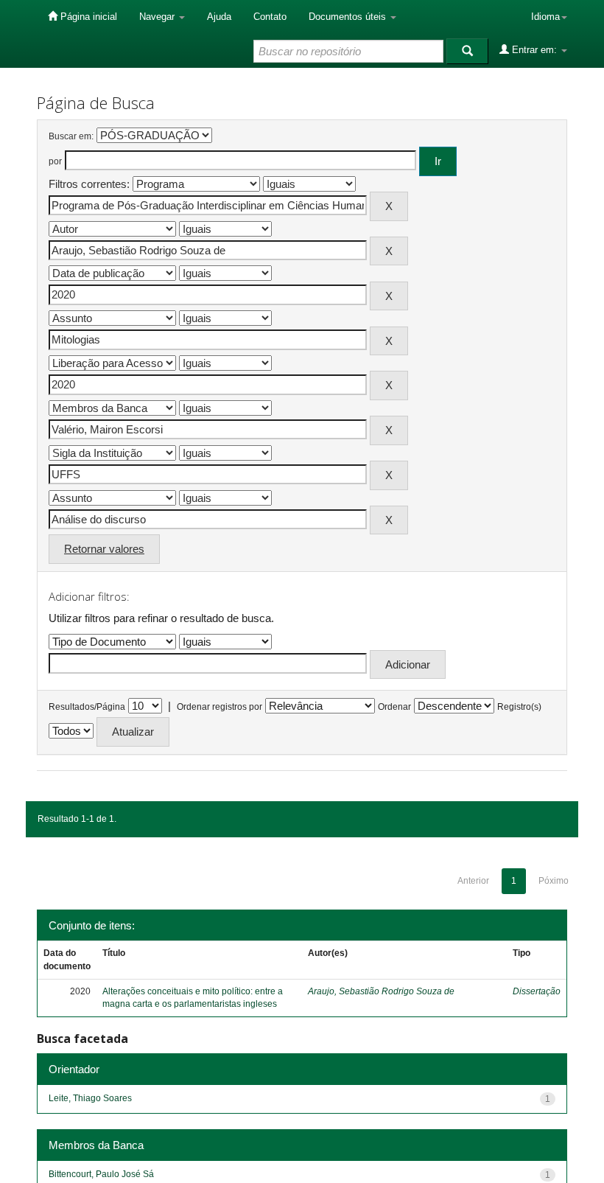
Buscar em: (71, 136)
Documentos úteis (349, 16)
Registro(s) (519, 707)
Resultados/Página (87, 707)
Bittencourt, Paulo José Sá (101, 1174)
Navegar (158, 16)
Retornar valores (104, 548)
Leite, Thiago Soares (90, 1098)
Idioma (545, 16)
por (55, 161)
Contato (270, 16)
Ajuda (219, 16)
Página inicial (87, 16)
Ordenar (394, 707)
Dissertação (537, 991)
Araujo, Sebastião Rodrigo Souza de (381, 991)
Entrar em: (534, 49)
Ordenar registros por (219, 707)
